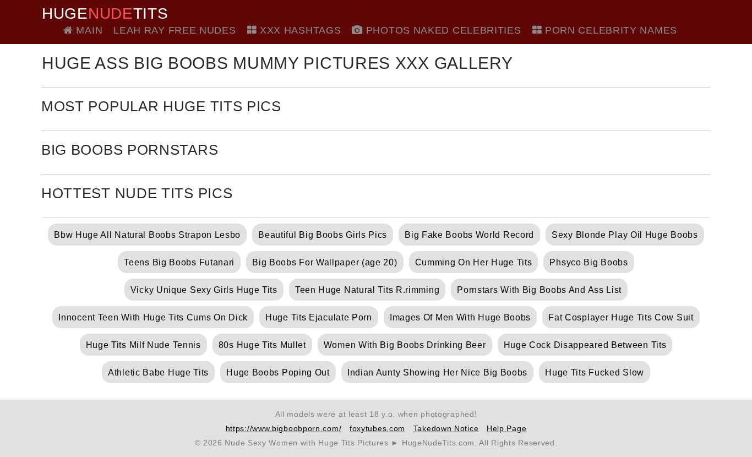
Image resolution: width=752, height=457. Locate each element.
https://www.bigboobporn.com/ (284, 428)
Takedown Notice (446, 428)
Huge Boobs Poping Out (278, 372)
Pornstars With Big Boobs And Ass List (539, 290)
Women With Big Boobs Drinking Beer (405, 345)
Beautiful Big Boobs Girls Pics (322, 235)
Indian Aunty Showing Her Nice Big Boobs (437, 372)
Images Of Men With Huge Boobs (460, 317)
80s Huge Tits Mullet (262, 345)
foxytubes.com (377, 428)
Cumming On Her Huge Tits (473, 262)
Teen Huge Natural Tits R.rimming (367, 290)
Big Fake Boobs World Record (469, 235)
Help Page (506, 428)
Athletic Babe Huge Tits (158, 372)
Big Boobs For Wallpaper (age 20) (324, 262)
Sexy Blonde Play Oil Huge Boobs (625, 235)
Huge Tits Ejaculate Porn (318, 317)
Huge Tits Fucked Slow (594, 372)
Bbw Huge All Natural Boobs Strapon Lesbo (147, 235)
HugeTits (105, 14)
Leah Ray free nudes (174, 30)
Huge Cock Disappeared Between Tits (585, 345)
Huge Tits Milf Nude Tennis (143, 345)
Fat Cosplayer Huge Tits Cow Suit (620, 317)
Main (87, 30)
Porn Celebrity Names (609, 30)
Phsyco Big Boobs (588, 262)
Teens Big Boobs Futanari (179, 262)
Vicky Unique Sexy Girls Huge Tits (203, 290)
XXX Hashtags (299, 30)
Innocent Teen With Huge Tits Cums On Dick (153, 317)
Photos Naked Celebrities (442, 30)
